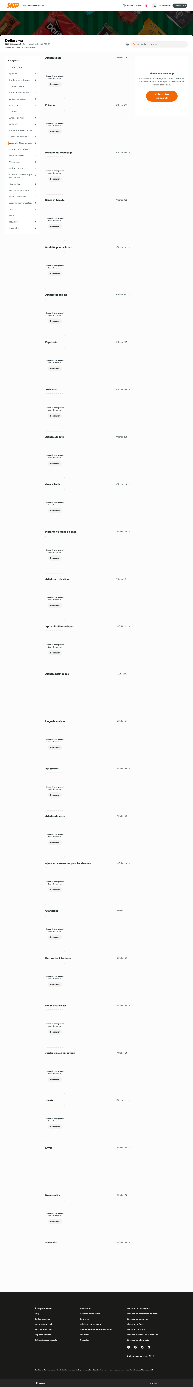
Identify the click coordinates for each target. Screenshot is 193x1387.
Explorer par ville (43, 1334)
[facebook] (135, 1348)
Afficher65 (122, 626)
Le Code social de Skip (73, 1370)
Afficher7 (122, 673)
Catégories (13, 60)
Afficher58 (122, 1052)
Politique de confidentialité (54, 1370)
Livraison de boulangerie (138, 1308)
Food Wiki (85, 1334)
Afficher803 (121, 105)
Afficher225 (121, 436)
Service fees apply (12, 47)
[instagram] (142, 1348)
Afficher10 (122, 1147)
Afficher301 (121, 199)
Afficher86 (122, 57)
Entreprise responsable (46, 1340)
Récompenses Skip (44, 1324)
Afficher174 (121, 579)
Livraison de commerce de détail (142, 1313)
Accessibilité (87, 1370)
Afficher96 (122, 816)
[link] (22, 67)
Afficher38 (122, 863)
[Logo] (14, 5)
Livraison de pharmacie (138, 1340)
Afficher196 (121, 484)
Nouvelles (84, 1340)
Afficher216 (121, 389)
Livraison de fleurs (135, 1324)
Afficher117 (121, 247)
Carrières (84, 1319)
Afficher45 (122, 958)
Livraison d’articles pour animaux (142, 1334)
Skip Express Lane (43, 1329)
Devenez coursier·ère (90, 1313)
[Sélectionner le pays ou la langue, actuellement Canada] (146, 5)
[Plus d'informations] (127, 44)
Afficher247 (121, 294)
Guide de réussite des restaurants (96, 1329)
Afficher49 (122, 721)
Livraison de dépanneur (138, 1319)
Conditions (39, 1370)
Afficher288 (121, 152)
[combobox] (161, 44)
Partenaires (85, 1308)
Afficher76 (122, 531)
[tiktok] (149, 1348)
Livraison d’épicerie (136, 1329)
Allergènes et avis (29, 47)
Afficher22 (122, 910)
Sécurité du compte (100, 1370)
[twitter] (128, 1348)
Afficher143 (121, 1100)
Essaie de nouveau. (55, 78)
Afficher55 (122, 768)
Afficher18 (122, 1242)
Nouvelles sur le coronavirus (119, 1370)
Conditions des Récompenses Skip (142, 1370)
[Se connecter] (154, 5)
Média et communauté (90, 1324)
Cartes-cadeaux (42, 1319)
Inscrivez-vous (180, 5)
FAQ (37, 1313)
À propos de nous (43, 1308)
